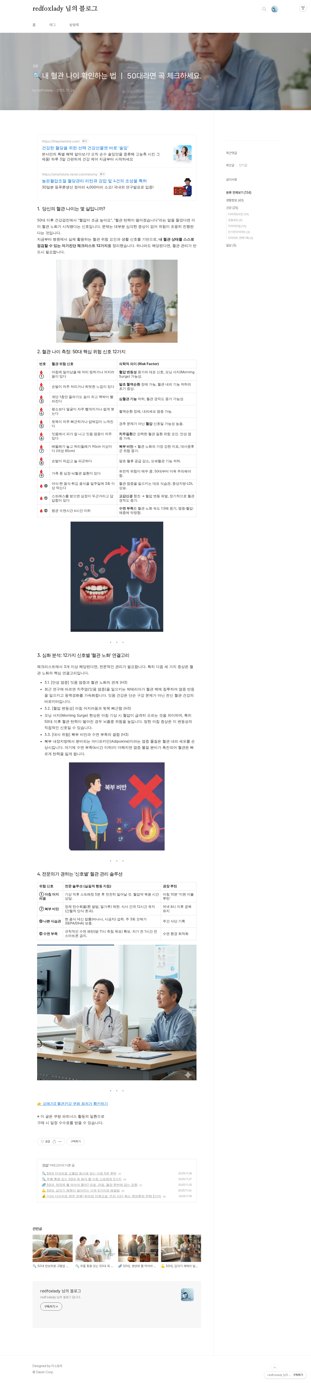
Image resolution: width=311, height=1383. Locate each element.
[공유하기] (54, 1141)
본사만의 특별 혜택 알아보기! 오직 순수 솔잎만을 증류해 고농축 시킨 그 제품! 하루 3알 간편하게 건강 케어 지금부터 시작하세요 (101, 156)
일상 (231, 245)
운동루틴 (235, 220)
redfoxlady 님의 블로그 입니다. (60, 1297)
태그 (52, 25)
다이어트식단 (238, 214)
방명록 (74, 25)
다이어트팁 (237, 226)
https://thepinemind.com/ (61, 141)
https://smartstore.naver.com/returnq (69, 174)
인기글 (243, 165)
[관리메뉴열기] (303, 8)
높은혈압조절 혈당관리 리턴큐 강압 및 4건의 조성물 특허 (94, 180)
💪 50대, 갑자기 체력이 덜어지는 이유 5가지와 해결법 (81, 1190)
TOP (274, 1367)
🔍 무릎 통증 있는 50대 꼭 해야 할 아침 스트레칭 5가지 (82, 1179)
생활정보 (235, 200)
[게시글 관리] (60, 1141)
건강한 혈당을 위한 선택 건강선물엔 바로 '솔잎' (85, 147)
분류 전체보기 (238, 192)
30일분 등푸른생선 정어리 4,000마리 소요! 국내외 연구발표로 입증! (97, 187)
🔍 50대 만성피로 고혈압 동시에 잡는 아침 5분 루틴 (79, 1173)
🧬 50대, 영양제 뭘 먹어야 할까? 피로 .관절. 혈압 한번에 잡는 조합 (90, 1185)
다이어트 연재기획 (240, 238)
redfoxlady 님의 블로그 (65, 9)
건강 (45, 1165)
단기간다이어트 (239, 232)
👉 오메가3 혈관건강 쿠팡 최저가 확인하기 (72, 1103)
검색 (264, 9)
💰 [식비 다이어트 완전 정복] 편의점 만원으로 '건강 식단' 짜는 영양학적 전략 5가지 (101, 1196)
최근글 (230, 165)
